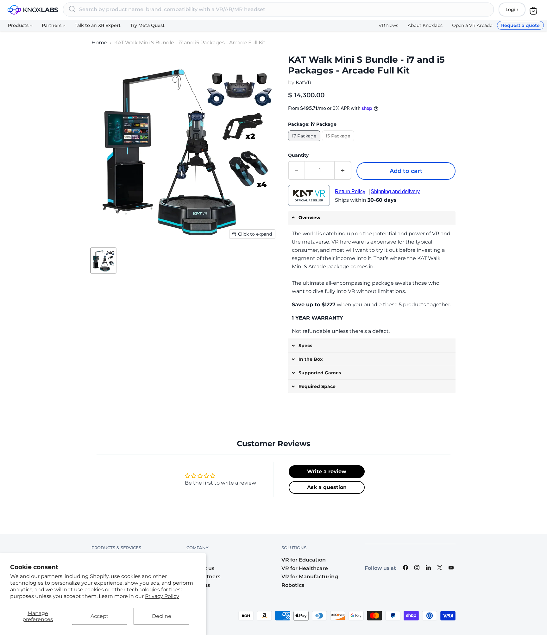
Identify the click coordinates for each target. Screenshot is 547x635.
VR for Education (303, 560)
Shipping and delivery (395, 191)
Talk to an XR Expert (98, 25)
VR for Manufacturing (309, 577)
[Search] (72, 9)
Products (19, 25)
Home (99, 43)
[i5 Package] (339, 143)
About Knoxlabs (425, 25)
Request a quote (520, 25)
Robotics (292, 585)
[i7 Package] (305, 143)
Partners (52, 25)
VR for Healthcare (304, 568)
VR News (388, 25)
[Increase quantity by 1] (343, 170)
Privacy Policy (162, 596)
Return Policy (350, 191)
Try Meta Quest (147, 25)
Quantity (298, 155)
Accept (100, 616)
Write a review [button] (326, 471)
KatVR (303, 82)
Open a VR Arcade (472, 25)
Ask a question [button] (327, 487)
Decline (161, 616)
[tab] (372, 218)
